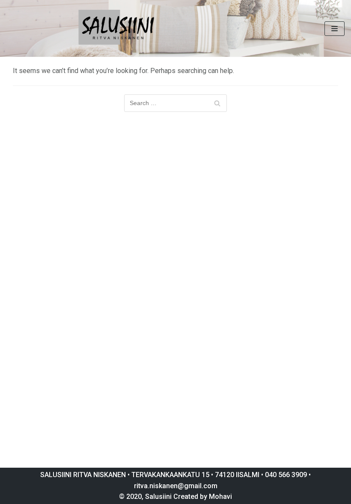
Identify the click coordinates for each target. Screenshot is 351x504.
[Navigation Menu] (334, 28)
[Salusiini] (117, 28)
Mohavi (220, 496)
